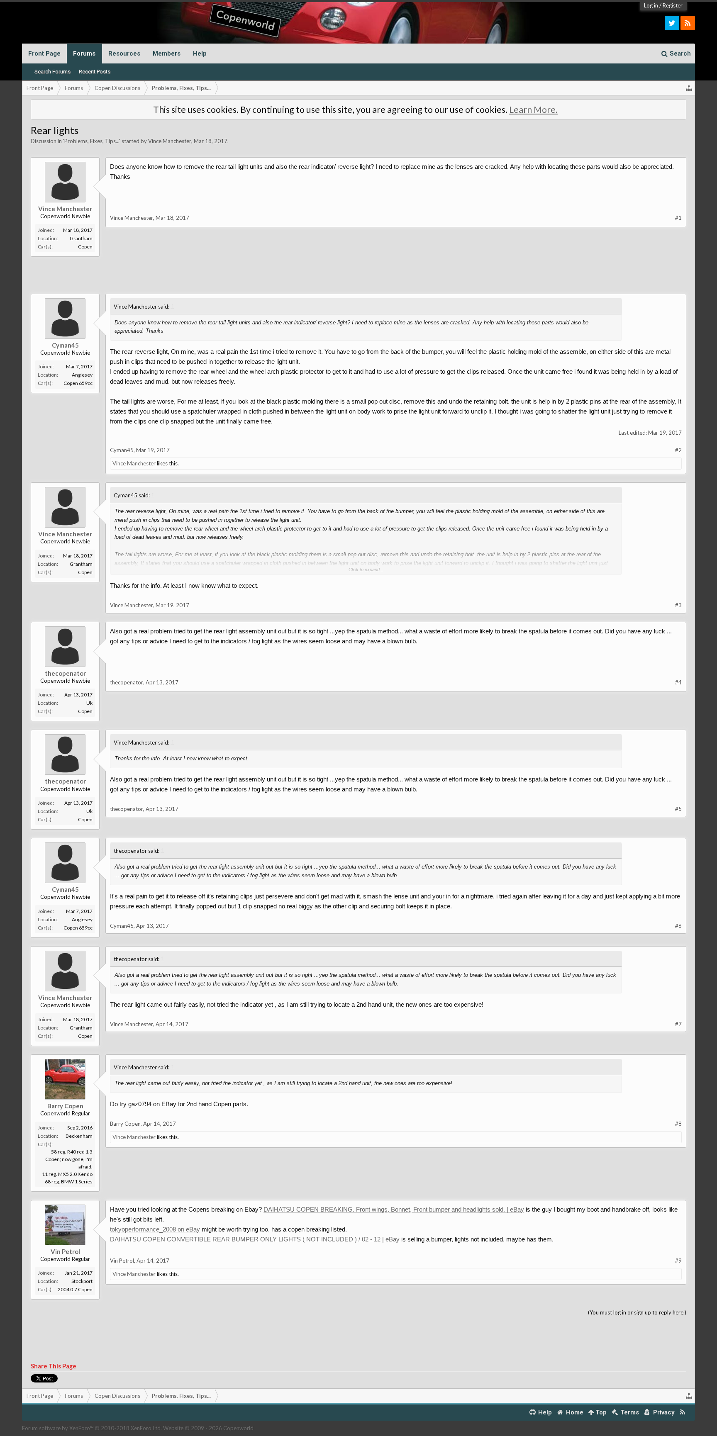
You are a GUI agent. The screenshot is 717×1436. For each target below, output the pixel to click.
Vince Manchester (169, 141)
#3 (678, 605)
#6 (678, 925)
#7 (678, 1024)
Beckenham (79, 1136)
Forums (84, 53)
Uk (89, 703)
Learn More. (533, 109)
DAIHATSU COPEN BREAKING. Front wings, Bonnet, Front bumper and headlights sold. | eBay (393, 1209)
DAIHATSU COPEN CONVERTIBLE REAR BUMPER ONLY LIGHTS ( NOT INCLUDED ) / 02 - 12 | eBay (255, 1239)
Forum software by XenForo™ (92, 1428)
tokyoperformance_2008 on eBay (155, 1229)
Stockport (82, 1281)
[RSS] (687, 23)
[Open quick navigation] (689, 88)
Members (166, 53)
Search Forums (52, 71)
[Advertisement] (393, 266)
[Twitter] (672, 23)
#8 (678, 1123)
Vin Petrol (65, 1251)
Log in (651, 5)
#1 (678, 217)
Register (673, 5)
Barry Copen (65, 1106)
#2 (678, 450)
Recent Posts (94, 71)
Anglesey (82, 375)
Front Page (44, 53)
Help (200, 53)
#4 (678, 682)
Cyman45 (65, 345)
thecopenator (65, 673)
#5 (678, 809)
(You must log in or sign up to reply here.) (637, 1312)
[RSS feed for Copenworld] (683, 1412)
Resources (124, 53)
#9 (678, 1260)
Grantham (81, 238)
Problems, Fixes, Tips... (91, 141)
